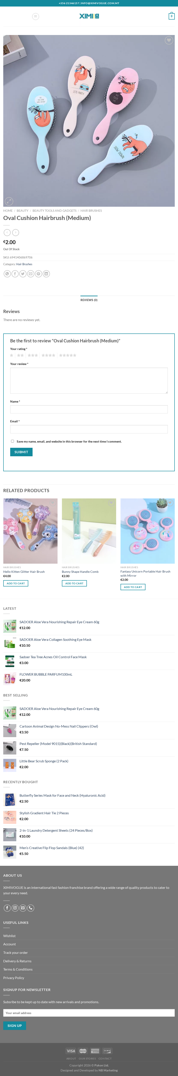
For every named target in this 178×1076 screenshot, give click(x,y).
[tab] (89, 300)
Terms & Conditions (18, 969)
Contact (105, 1058)
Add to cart (16, 583)
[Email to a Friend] (30, 273)
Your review (19, 364)
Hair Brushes (91, 210)
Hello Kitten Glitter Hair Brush (24, 571)
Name (15, 401)
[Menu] (35, 16)
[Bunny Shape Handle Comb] (89, 531)
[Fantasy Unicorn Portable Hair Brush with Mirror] (147, 531)
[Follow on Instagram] (15, 908)
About (71, 1058)
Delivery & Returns (17, 961)
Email (15, 421)
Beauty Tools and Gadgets (54, 210)
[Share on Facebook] (15, 273)
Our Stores (87, 1058)
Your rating (18, 349)
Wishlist (9, 936)
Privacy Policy (13, 978)
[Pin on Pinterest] (38, 273)
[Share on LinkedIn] (46, 273)
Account (9, 944)
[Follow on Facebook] (7, 908)
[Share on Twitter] (22, 273)
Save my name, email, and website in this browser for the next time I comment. (69, 441)
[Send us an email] (22, 908)
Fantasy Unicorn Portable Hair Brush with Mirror (145, 573)
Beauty (22, 210)
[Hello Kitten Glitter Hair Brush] (30, 531)
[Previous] (3, 548)
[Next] (174, 548)
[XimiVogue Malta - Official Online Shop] (89, 16)
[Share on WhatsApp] (7, 273)
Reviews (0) (89, 300)
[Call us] (30, 908)
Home (8, 210)
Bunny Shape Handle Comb (80, 571)
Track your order (15, 952)
